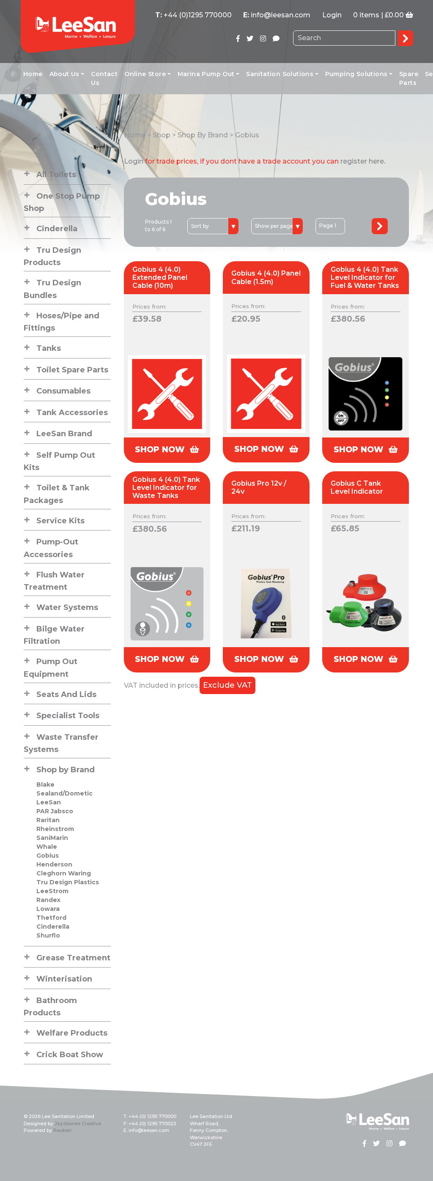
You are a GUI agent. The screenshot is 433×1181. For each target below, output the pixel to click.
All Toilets (56, 174)
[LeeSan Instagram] (263, 39)
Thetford (51, 917)
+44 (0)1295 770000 (198, 15)
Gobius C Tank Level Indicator (357, 487)
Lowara (48, 909)
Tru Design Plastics (67, 882)
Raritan (48, 820)
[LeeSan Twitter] (250, 39)
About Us (64, 74)
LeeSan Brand (64, 433)
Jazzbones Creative (78, 1123)
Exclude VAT (227, 685)
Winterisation (64, 979)
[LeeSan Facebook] (238, 39)
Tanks (48, 348)
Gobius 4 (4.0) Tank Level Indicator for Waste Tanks (166, 488)
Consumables (63, 391)
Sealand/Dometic (64, 793)
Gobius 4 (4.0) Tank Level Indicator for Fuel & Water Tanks (365, 277)
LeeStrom (52, 891)
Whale (46, 846)
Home (33, 74)
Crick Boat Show (69, 1054)
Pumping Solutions (356, 74)
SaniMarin (52, 838)
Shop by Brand (65, 769)
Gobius (47, 855)
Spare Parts (408, 78)
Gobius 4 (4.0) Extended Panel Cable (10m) (159, 277)
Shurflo (48, 935)
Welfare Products (71, 1033)
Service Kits (60, 520)
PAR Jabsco (54, 811)
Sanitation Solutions (279, 74)
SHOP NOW (161, 449)
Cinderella (56, 228)
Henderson (54, 864)
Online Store (145, 74)
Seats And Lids (66, 694)
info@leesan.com (280, 15)
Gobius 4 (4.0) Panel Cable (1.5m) (266, 277)
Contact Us (104, 78)
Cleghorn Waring (63, 873)
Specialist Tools (67, 715)
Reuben (62, 1130)
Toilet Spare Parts (72, 370)
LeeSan (48, 802)
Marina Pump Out (206, 74)
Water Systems (67, 607)
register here (362, 161)
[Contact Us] (276, 39)
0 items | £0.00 (378, 15)
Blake (45, 784)
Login (332, 15)
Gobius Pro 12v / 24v (258, 487)
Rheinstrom (55, 829)
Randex (48, 900)
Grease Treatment (73, 957)
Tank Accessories (72, 412)
